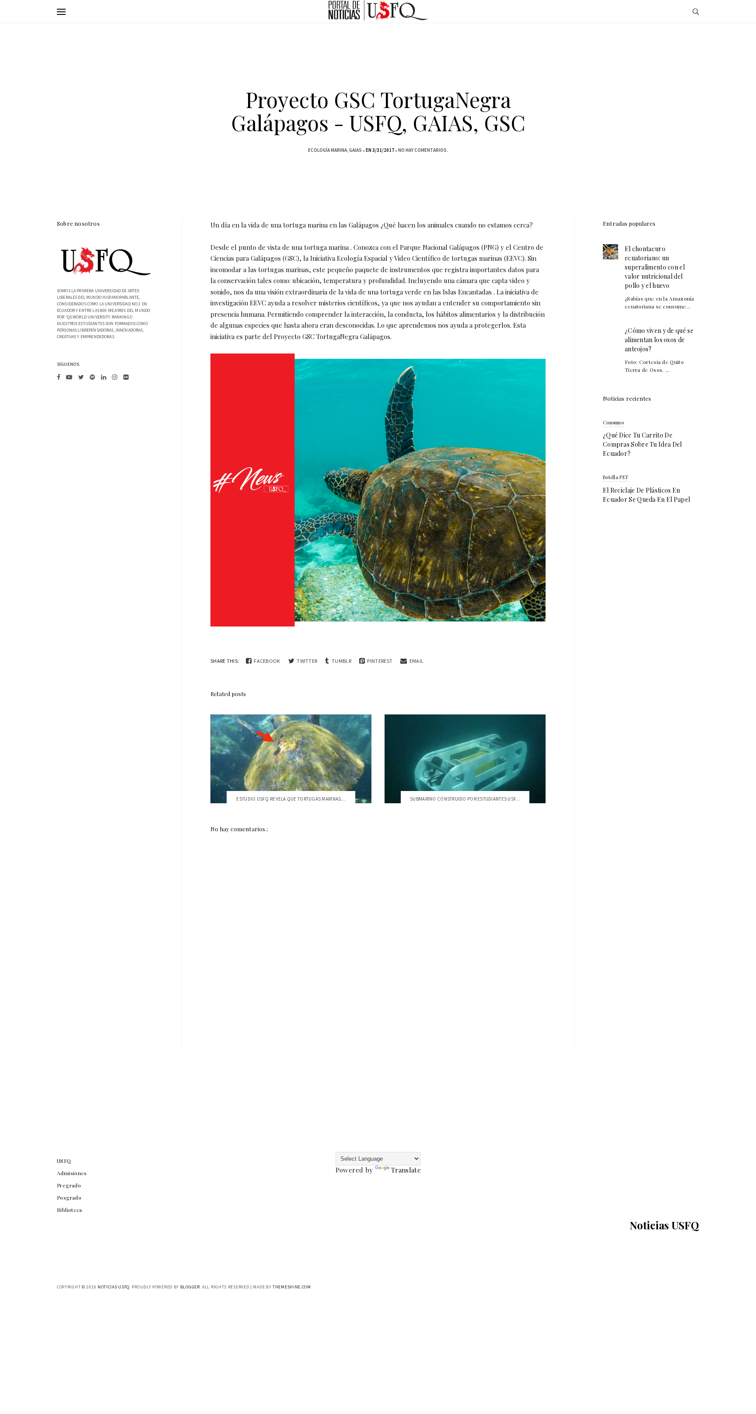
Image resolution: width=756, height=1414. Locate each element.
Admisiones (72, 1172)
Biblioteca (69, 1209)
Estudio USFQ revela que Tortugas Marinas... (290, 799)
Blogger (190, 1287)
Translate (406, 1170)
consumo (613, 422)
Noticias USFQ (664, 1225)
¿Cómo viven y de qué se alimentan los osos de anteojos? (659, 339)
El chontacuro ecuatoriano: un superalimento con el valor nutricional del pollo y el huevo (655, 267)
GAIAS (355, 150)
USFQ (64, 1160)
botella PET (615, 477)
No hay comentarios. (423, 150)
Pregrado (69, 1185)
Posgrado (69, 1197)
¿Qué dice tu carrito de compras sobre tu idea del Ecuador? (642, 444)
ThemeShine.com (292, 1287)
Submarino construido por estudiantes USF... (465, 799)
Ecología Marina (327, 150)
